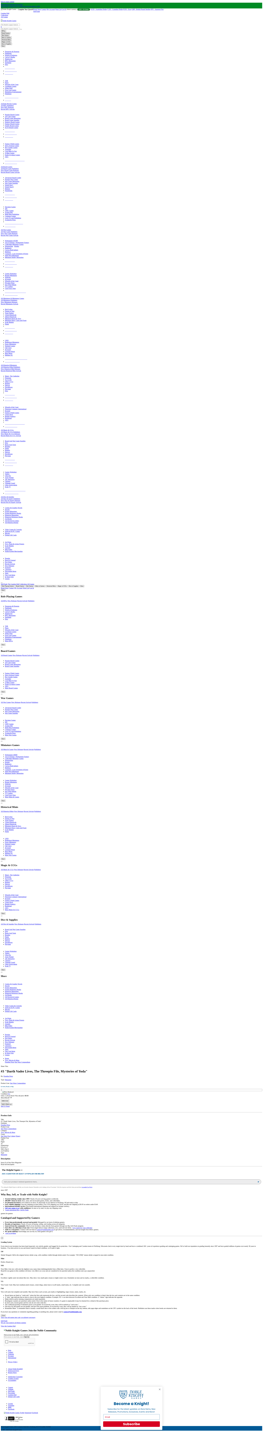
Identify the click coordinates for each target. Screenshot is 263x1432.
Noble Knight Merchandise (14, 551)
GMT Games (9, 210)
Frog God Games (10, 90)
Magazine (8, 1080)
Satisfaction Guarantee (15, 1377)
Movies (7, 533)
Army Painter (9, 477)
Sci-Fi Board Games (11, 127)
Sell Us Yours (5, 1106)
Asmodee (8, 149)
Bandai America (10, 416)
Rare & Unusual (10, 560)
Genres (7, 579)
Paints (7, 324)
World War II (9, 187)
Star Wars (4, 1136)
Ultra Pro (8, 476)
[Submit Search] (21, 29)
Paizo (7, 83)
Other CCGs (9, 382)
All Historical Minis (7, 811)
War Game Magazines (12, 181)
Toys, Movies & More (12, 1060)
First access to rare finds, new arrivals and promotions (21, 1335)
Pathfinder (8, 53)
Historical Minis (6, 39)
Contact (43, 9)
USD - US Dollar (83, 9)
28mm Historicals (10, 317)
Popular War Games (11, 179)
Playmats (8, 389)
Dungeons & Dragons (12, 51)
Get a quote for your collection (82, 1228)
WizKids (8, 277)
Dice (6, 64)
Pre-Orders (8, 562)
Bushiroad (8, 418)
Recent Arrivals (10, 564)
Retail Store (37, 9)
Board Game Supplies (12, 120)
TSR (6, 81)
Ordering (11, 1354)
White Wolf (8, 88)
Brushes (7, 446)
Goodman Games (10, 86)
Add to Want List (7, 1104)
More (3, 46)
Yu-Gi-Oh (8, 380)
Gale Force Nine (10, 288)
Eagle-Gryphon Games (12, 155)
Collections (4, 15)
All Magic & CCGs (7, 869)
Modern (7, 189)
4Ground (8, 279)
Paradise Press (9, 1062)
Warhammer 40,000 (11, 241)
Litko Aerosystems (11, 485)
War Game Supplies (11, 183)
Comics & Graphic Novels (13, 508)
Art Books (8, 519)
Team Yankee (9, 313)
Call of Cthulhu (10, 57)
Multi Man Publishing (12, 214)
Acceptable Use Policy (86, 1187)
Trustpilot (11, 1405)
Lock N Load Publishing (13, 218)
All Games (4, 17)
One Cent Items (10, 575)
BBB (9, 1407)
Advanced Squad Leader (13, 178)
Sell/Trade (36, 11)
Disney (18, 1136)
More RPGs (9, 641)
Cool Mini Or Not (11, 151)
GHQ (7, 340)
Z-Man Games (9, 153)
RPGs (3, 31)
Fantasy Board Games (12, 124)
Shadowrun (8, 59)
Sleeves (7, 385)
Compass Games (10, 216)
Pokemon (8, 378)
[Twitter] (14, 1413)
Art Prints (8, 542)
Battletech (8, 248)
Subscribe (131, 1424)
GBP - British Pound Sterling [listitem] (141, 9)
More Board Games (11, 688)
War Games (5, 35)
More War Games (10, 735)
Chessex (7, 481)
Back (3, 590)
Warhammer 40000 (11, 755)
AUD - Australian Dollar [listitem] (99, 9)
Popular (7, 558)
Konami (7, 411)
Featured (8, 568)
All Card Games (10, 116)
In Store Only (9, 577)
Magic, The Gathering (12, 376)
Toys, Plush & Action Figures (14, 544)
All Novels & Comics (12, 521)
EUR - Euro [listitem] (127, 9)
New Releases (9, 566)
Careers (10, 1387)
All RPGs (4, 601)
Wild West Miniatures (12, 255)
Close (3, 1315)
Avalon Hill (9, 212)
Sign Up (26, 1337)
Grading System (13, 1378)
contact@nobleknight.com (45, 1229)
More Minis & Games (12, 797)
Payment (11, 1356)
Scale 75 (7, 487)
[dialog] (131, 1277)
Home (7, 1058)
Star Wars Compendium (22, 1062)
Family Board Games (12, 126)
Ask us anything (10, 1233)
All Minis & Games (7, 749)
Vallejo (7, 474)
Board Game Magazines (13, 118)
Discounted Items (10, 571)
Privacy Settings (12, 1360)
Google (10, 1404)
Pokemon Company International (15, 409)
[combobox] (10, 25)
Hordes (16, 246)
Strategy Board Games (12, 122)
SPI (6, 209)
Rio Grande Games (11, 147)
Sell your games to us (12, 1208)
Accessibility (12, 1380)
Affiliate (10, 1389)
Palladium (8, 94)
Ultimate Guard (10, 483)
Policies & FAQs (13, 1371)
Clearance (8, 569)
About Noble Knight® (15, 1369)
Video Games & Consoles (13, 529)
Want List (58, 9)
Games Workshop (11, 274)
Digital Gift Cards (11, 535)
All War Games (6, 702)
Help (9, 1350)
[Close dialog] (159, 1389)
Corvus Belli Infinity (11, 250)
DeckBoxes (9, 387)
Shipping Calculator (13, 1374)
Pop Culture (11, 1136)
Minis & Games (6, 37)
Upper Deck (9, 414)
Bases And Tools (10, 445)
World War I (9, 185)
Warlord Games (10, 346)
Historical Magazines (12, 515)
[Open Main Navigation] (1, 19)
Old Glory (8, 348)
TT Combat (9, 286)
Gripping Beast (10, 351)
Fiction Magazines (11, 511)
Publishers (31, 601)
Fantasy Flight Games (12, 144)
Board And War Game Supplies (15, 441)
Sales (6, 573)
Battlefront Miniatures (12, 342)
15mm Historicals (10, 315)
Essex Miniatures (10, 344)
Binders (7, 383)
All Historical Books (11, 522)
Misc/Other (8, 549)
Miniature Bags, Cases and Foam (15, 320)
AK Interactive (10, 479)
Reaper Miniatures (11, 275)
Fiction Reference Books (13, 513)
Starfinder (8, 63)
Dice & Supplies (6, 44)
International (12, 1358)
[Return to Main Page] (1, 592)
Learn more (17, 1210)
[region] (131, 1178)
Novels (7, 509)
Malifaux (8, 252)
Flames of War (9, 311)
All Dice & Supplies (7, 924)
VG (9, 1094)
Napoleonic (8, 191)
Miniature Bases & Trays (13, 318)
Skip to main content (7, 2)
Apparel (7, 548)
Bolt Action (8, 309)
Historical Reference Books (14, 517)
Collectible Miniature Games (14, 244)
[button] (9, 1066)
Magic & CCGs (6, 42)
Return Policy (12, 1372)
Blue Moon (8, 353)
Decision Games (10, 207)
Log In (64, 9)
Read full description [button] (7, 1164)
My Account (51, 9)
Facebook (11, 1409)
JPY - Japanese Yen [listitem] (157, 9)
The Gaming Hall (13, 584)
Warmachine (9, 246)
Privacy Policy (12, 1362)
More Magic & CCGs (12, 910)
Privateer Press (9, 283)
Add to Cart (5, 1101)
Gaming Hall (5, 13)
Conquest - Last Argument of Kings (16, 254)
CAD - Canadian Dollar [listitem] (115, 9)
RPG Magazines (10, 61)
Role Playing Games (8, 586)
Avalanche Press (10, 220)
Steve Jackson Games (12, 146)
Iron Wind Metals (10, 285)
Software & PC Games (12, 531)
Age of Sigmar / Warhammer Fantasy (17, 242)
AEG (6, 157)
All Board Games (6, 655)
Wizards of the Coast (11, 84)
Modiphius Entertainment (13, 92)
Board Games (6, 33)
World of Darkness (11, 55)
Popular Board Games (12, 115)
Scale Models (9, 322)
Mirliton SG (9, 355)
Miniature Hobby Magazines (14, 257)
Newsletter (11, 1393)
